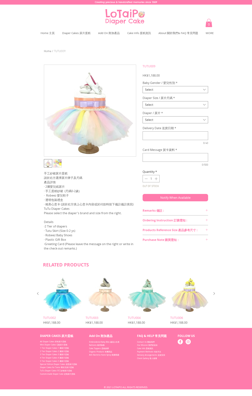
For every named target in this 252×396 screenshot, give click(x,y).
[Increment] (156, 178)
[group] (126, 299)
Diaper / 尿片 (153, 113)
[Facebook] (180, 341)
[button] (208, 23)
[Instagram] (188, 341)
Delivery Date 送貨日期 (159, 128)
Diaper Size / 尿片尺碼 (159, 98)
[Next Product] (214, 293)
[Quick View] (62, 293)
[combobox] (175, 89)
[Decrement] (145, 178)
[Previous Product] (38, 293)
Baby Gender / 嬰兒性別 (160, 83)
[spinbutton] (151, 178)
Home (47, 51)
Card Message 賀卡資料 (160, 150)
